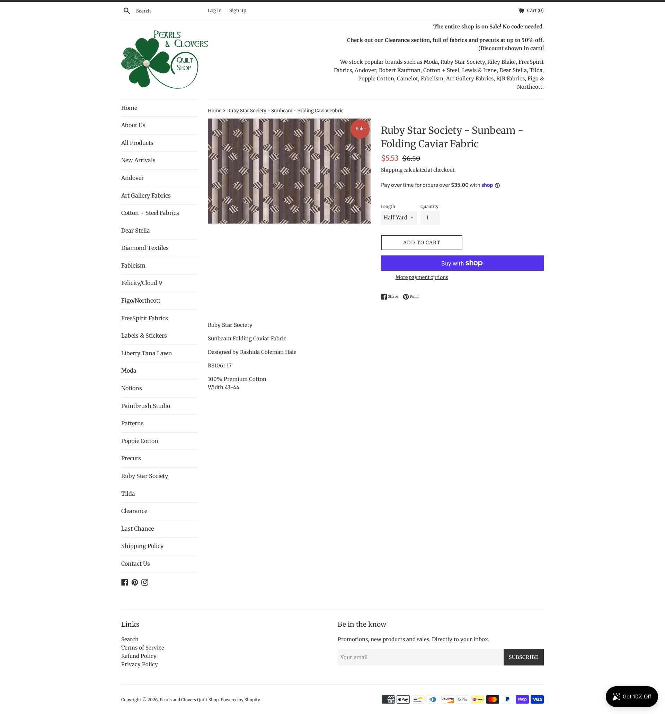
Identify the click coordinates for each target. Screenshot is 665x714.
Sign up (237, 11)
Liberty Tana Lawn (146, 353)
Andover (132, 177)
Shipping (391, 170)
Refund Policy (139, 656)
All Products (137, 142)
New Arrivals (138, 160)
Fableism (133, 265)
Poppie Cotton (139, 440)
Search (130, 639)
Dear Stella (135, 230)
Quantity (429, 206)
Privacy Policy (139, 664)
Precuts (131, 458)
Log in (215, 11)
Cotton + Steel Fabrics (150, 212)
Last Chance (137, 528)
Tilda (128, 493)
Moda (128, 370)
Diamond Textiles (145, 247)
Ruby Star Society (144, 475)
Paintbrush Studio (145, 405)
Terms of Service (142, 647)
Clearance (134, 510)
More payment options (422, 277)
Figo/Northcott (140, 300)
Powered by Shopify (240, 699)
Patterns (132, 423)
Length (388, 206)
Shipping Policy (142, 545)
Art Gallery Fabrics (146, 195)
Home (129, 107)
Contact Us (135, 563)
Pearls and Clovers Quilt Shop (189, 699)
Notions (131, 388)
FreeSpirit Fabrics (144, 318)
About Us (133, 125)
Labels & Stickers (144, 335)
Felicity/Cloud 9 (141, 282)
